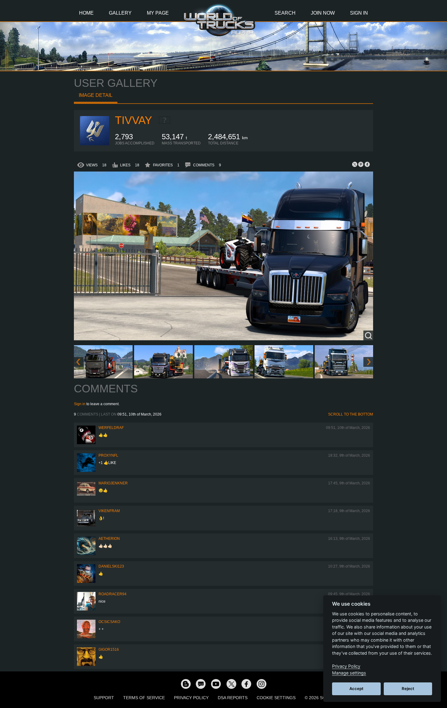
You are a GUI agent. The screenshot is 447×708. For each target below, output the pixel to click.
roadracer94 (112, 594)
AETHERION (109, 538)
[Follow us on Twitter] (231, 684)
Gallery (120, 13)
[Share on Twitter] (355, 164)
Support (104, 697)
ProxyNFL (108, 455)
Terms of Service (144, 697)
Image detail (96, 95)
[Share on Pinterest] (361, 164)
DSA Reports (233, 697)
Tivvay (133, 120)
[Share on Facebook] (367, 164)
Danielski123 (111, 566)
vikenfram (109, 511)
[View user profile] (94, 144)
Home (86, 13)
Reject (408, 688)
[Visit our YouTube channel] (216, 684)
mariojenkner (113, 483)
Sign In (359, 13)
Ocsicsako (109, 622)
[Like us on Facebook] (246, 684)
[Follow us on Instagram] (261, 684)
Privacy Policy (191, 697)
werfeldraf (111, 428)
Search (285, 13)
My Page (158, 13)
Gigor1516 (109, 649)
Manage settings (349, 672)
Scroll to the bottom (350, 414)
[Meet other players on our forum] (201, 684)
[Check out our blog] (185, 684)
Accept (356, 688)
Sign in (79, 404)
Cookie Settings (276, 697)
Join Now (323, 13)
